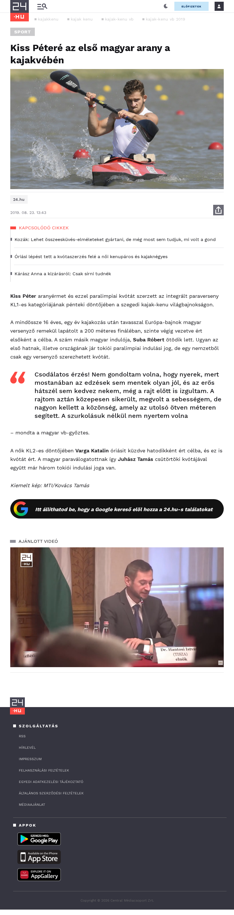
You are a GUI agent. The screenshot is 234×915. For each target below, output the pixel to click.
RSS (22, 736)
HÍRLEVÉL (27, 748)
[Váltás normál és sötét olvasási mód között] (165, 6)
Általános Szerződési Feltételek (51, 793)
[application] (117, 607)
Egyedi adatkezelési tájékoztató (51, 782)
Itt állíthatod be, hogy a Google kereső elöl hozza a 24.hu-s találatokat (124, 509)
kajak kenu (82, 19)
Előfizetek (191, 6)
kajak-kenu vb (119, 19)
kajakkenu (48, 19)
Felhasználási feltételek (44, 770)
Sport (22, 32)
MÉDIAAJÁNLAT (32, 805)
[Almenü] (42, 6)
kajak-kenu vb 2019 (165, 19)
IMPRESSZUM (30, 759)
